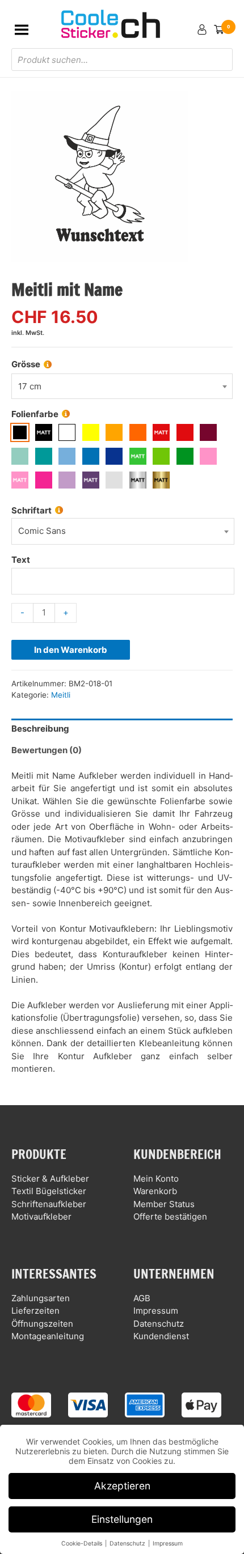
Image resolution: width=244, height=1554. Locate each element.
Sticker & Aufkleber (50, 1178)
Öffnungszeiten (42, 1323)
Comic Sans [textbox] (42, 530)
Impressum (155, 1310)
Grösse (25, 364)
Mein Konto (156, 1178)
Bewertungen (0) (46, 750)
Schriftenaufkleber (48, 1204)
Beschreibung (40, 728)
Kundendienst (161, 1336)
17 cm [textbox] (29, 386)
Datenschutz (158, 1323)
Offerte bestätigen (170, 1216)
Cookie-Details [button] (82, 1543)
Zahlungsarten (40, 1298)
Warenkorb (155, 1191)
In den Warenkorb (70, 649)
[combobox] (122, 386)
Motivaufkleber (41, 1216)
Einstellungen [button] (122, 1519)
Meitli (60, 694)
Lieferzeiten (35, 1310)
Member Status (164, 1204)
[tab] (122, 729)
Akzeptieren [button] (122, 1486)
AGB (141, 1298)
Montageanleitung (47, 1336)
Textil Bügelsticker (48, 1191)
